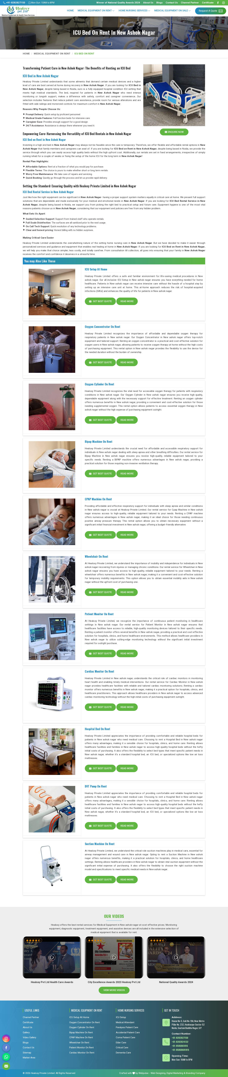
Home (70, 10)
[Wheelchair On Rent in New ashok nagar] (52, 579)
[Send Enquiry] (6, 1066)
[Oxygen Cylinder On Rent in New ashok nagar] (52, 407)
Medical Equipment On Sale (171, 10)
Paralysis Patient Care (127, 1027)
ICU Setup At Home (96, 269)
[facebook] (6, 1048)
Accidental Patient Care (128, 1032)
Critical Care (122, 1047)
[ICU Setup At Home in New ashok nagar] (52, 292)
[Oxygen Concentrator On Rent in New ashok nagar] (52, 349)
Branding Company (195, 1073)
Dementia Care (123, 1052)
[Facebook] (218, 2)
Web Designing (158, 1073)
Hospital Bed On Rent (97, 729)
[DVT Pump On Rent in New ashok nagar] (52, 809)
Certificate (208, 2)
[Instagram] (223, 2)
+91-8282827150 (15, 2)
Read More (127, 301)
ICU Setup (121, 1017)
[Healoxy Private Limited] (18, 11)
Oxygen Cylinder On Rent (99, 384)
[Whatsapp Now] (6, 1057)
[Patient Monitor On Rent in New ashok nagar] (52, 637)
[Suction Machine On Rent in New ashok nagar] (52, 866)
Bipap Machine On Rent (98, 441)
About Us (148, 2)
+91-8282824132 (180, 1041)
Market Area (29, 1057)
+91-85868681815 (180, 1049)
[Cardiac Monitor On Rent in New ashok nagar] (52, 694)
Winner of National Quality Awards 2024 (118, 2)
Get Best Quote (102, 301)
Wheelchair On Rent (96, 556)
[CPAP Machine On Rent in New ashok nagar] (52, 522)
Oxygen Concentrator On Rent (102, 326)
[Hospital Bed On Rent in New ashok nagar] (52, 751)
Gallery (26, 1032)
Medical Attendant (125, 1022)
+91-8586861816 (180, 1045)
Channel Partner (190, 2)
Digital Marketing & (176, 1073)
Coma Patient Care (125, 1037)
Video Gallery (29, 1037)
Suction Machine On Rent (99, 844)
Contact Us (172, 2)
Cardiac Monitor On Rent (99, 671)
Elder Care (121, 1042)
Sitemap (27, 1052)
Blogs (159, 2)
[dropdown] (113, 10)
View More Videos (114, 990)
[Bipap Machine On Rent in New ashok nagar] (52, 464)
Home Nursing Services (133, 10)
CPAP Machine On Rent (98, 499)
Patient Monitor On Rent (99, 614)
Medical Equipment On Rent (95, 10)
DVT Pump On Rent (96, 786)
